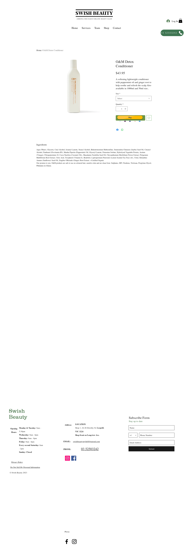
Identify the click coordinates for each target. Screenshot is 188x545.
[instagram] (74, 541)
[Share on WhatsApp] (122, 129)
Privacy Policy (17, 462)
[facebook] (66, 541)
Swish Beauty (18, 414)
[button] (86, 27)
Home (38, 50)
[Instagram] (67, 458)
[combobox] (134, 98)
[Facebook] (73, 458)
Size (118, 93)
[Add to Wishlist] (149, 118)
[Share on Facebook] (117, 129)
